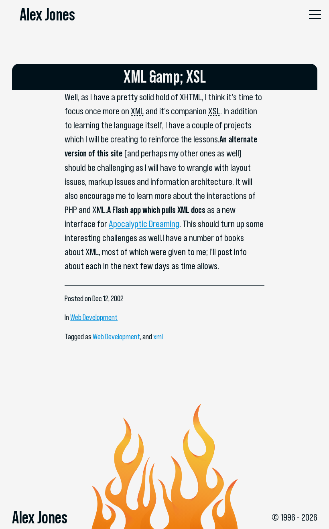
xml (158, 336)
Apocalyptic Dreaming (144, 224)
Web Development (94, 317)
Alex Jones (47, 14)
